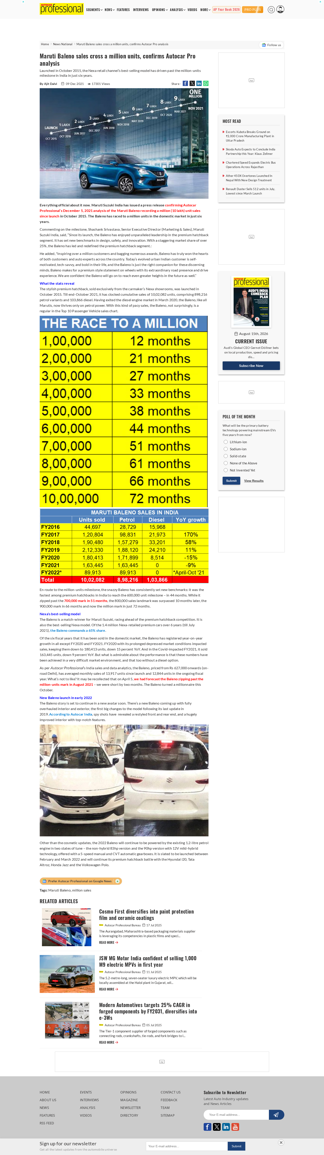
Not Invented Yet (242, 470)
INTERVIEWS (141, 10)
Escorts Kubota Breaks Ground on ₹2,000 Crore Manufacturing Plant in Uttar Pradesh (250, 136)
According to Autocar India (70, 714)
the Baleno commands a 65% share (77, 630)
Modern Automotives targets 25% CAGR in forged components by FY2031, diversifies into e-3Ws (148, 1011)
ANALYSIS (176, 10)
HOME (45, 1092)
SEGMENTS (93, 10)
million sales (81, 890)
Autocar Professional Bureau (122, 925)
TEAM (165, 1107)
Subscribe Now (251, 365)
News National (63, 44)
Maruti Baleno (59, 890)
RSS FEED (47, 1123)
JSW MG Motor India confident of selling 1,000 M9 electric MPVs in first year (147, 961)
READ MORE (108, 942)
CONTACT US (171, 1092)
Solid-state (238, 456)
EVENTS (86, 1092)
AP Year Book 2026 (226, 9)
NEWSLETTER (130, 1107)
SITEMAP (167, 1115)
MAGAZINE (129, 1100)
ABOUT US (48, 1100)
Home (45, 44)
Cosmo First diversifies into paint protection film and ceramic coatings (146, 914)
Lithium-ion (238, 442)
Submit (231, 480)
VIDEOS (192, 10)
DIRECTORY (129, 1115)
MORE (204, 10)
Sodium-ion (238, 449)
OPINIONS (158, 10)
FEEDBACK (169, 1100)
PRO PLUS (252, 9)
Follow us (274, 45)
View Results (254, 480)
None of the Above (243, 463)
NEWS (108, 10)
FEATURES (123, 10)
